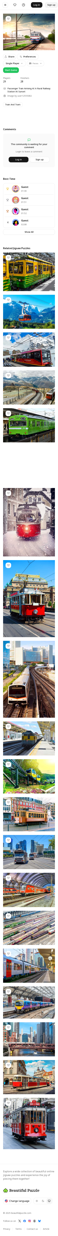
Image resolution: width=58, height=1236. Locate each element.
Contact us (32, 1228)
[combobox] (35, 63)
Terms (18, 1228)
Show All (29, 231)
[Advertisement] (29, 114)
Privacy (6, 1228)
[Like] (8, 19)
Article (46, 1228)
